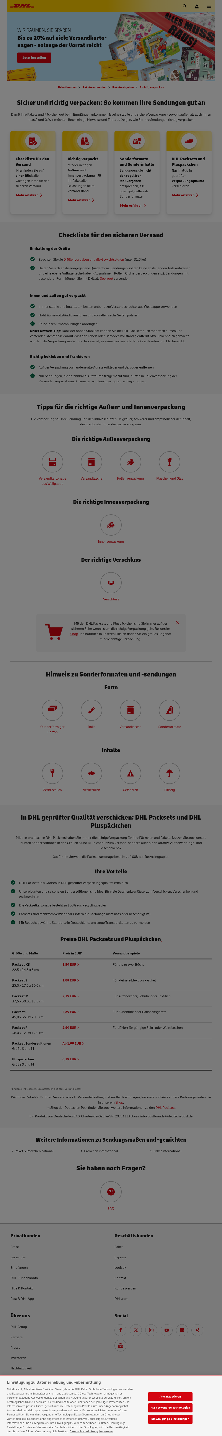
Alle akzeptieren (170, 1396)
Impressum (106, 1431)
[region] (111, 1405)
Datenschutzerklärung (84, 1431)
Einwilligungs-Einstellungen (170, 1419)
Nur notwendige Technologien (170, 1407)
